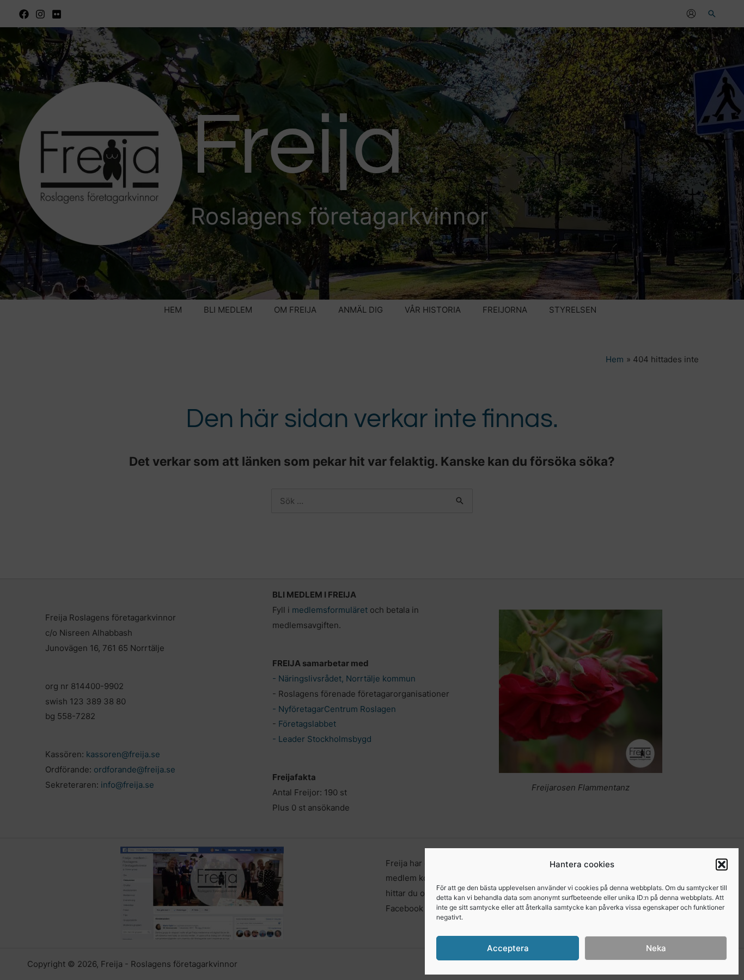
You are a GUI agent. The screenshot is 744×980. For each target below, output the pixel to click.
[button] (721, 864)
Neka (656, 948)
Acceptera (508, 948)
